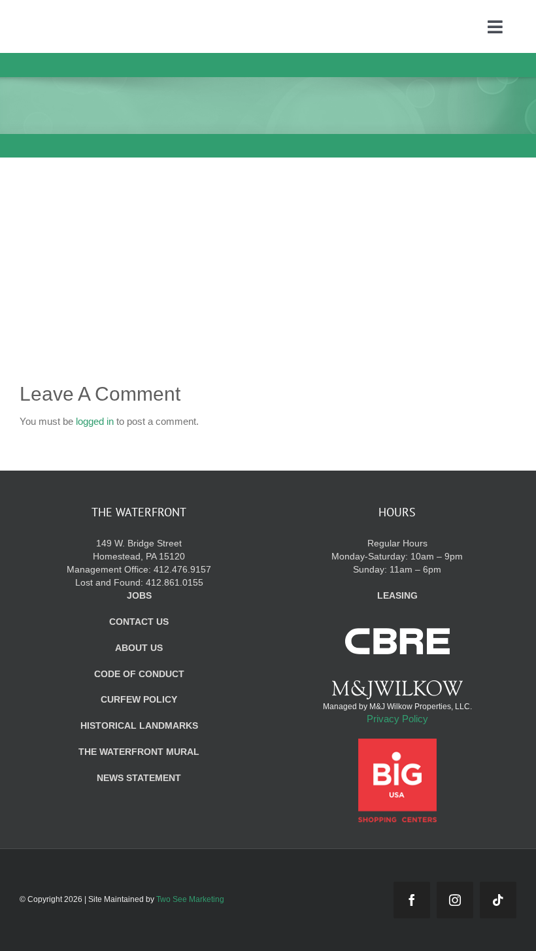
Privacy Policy (397, 718)
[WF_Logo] (96, 18)
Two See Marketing (190, 899)
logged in (95, 421)
